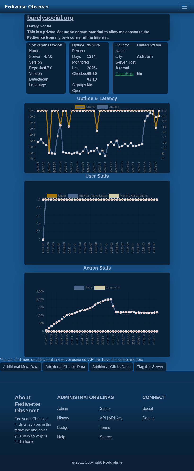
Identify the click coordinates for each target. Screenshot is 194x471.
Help (61, 437)
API (103, 418)
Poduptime (113, 462)
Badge (62, 427)
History (63, 418)
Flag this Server (150, 367)
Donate (148, 418)
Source (106, 437)
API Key (115, 418)
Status (105, 409)
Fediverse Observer (27, 6)
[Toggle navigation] (184, 6)
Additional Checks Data (65, 367)
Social (147, 409)
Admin (62, 409)
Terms (105, 427)
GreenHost (124, 74)
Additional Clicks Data (111, 367)
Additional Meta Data (20, 367)
